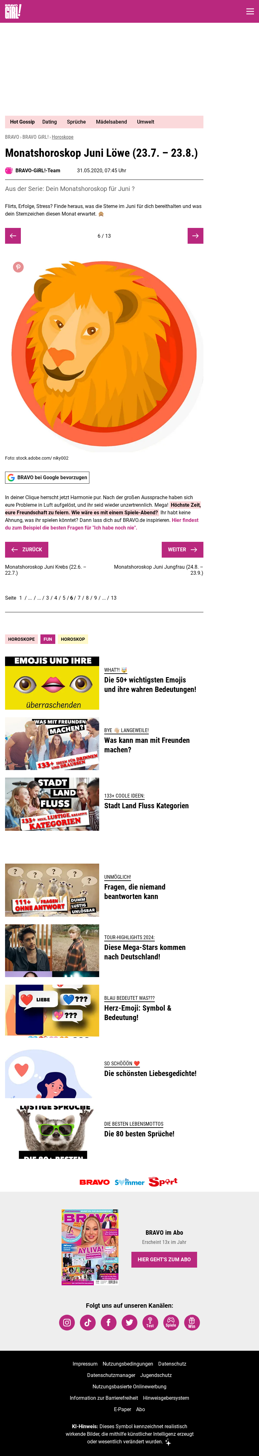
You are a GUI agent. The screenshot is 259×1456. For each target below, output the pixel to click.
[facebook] (109, 1323)
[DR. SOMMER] (129, 1182)
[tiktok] (88, 1323)
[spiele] (171, 1323)
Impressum (85, 1364)
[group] (101, 122)
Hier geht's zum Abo (164, 1260)
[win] (192, 1323)
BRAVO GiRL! (35, 137)
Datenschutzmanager (111, 1375)
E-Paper (122, 1409)
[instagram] (67, 1323)
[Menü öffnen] (250, 11)
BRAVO (12, 137)
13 (114, 598)
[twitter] (129, 1323)
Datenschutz (172, 1364)
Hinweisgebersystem (166, 1398)
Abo (140, 1409)
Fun (48, 639)
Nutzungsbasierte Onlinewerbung (129, 1387)
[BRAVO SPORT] (164, 1182)
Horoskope (63, 137)
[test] (150, 1323)
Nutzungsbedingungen (128, 1364)
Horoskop (73, 639)
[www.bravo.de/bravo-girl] (13, 11)
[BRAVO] (95, 1182)
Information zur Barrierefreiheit (104, 1398)
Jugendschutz (156, 1375)
